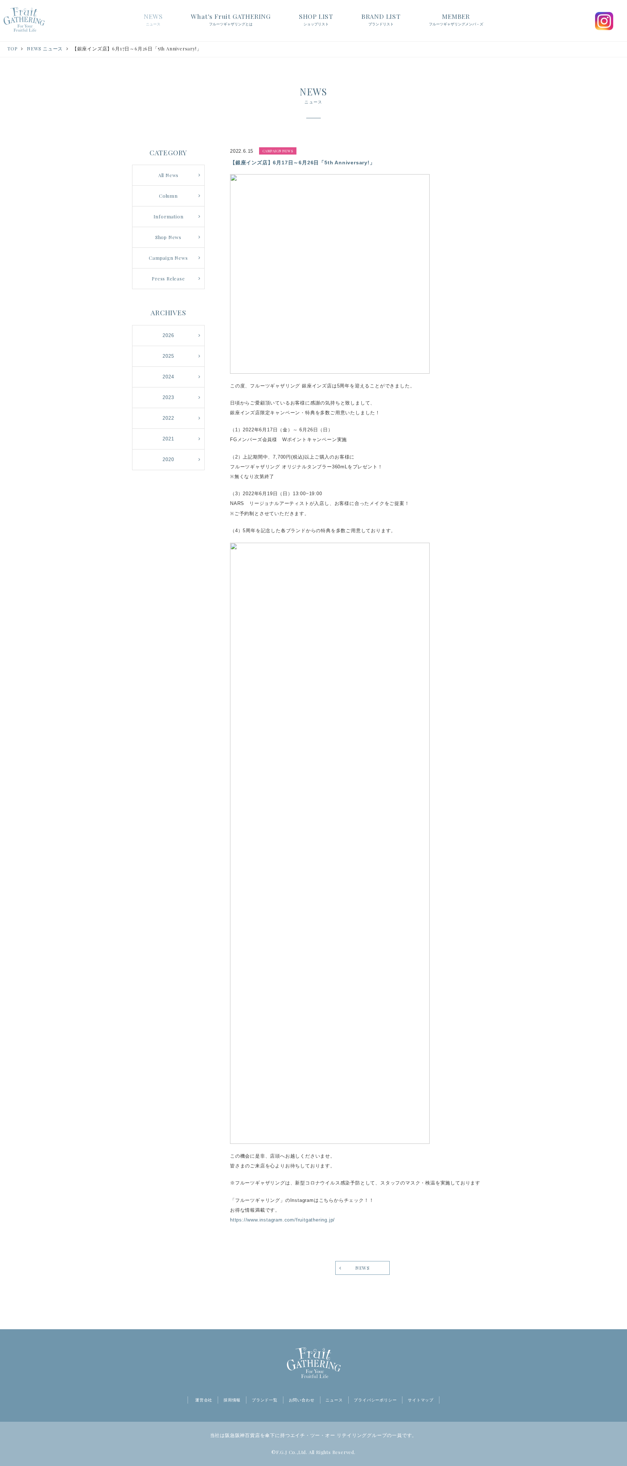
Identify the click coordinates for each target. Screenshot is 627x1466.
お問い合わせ (302, 1400)
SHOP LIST (316, 19)
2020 (168, 459)
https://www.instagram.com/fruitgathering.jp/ (282, 1220)
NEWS (153, 19)
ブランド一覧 (265, 1400)
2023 (168, 397)
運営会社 (203, 1400)
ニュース (334, 1400)
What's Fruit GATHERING (231, 19)
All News (168, 175)
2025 (168, 356)
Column (168, 196)
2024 (168, 376)
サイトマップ (421, 1400)
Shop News (168, 237)
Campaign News (168, 258)
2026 (168, 335)
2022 (168, 418)
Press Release (168, 278)
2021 (168, 439)
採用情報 (232, 1400)
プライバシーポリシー (375, 1400)
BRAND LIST (381, 19)
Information (168, 216)
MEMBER (456, 19)
